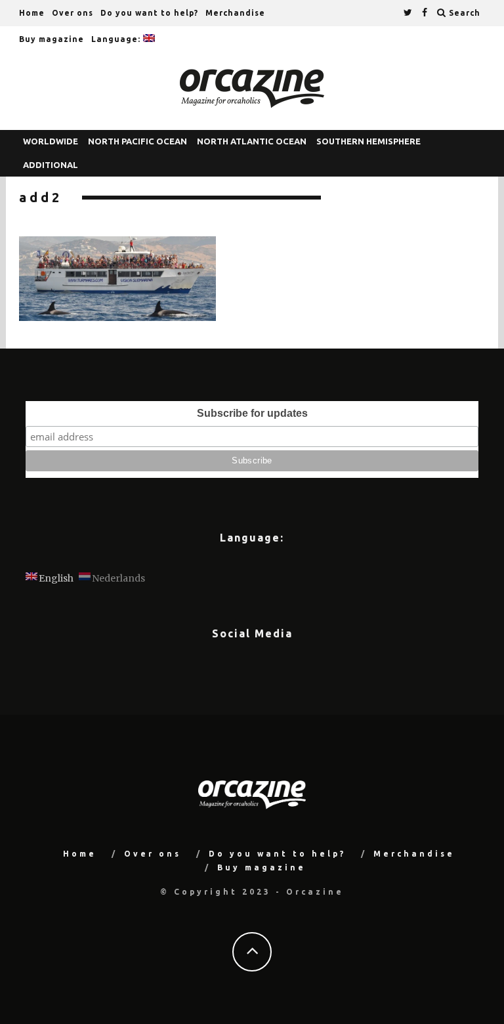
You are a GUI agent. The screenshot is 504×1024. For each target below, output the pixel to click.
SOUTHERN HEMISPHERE (368, 141)
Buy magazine (51, 39)
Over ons (72, 13)
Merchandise (235, 13)
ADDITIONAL (50, 164)
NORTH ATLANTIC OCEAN (251, 141)
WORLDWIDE (50, 141)
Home (32, 13)
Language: (117, 39)
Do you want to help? (149, 13)
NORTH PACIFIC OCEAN (137, 141)
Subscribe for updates (252, 413)
